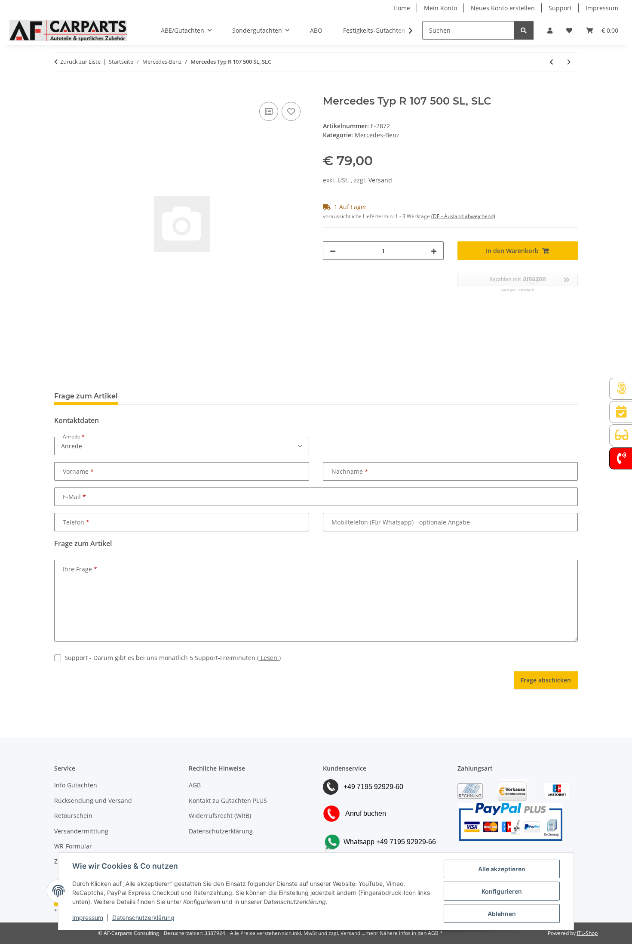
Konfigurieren (502, 891)
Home (401, 8)
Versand (380, 180)
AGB (195, 785)
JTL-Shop (587, 933)
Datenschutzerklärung (143, 917)
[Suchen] (524, 30)
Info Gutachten (75, 785)
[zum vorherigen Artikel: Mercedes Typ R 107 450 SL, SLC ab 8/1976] (551, 61)
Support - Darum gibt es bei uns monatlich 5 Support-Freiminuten (172, 658)
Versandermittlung (81, 831)
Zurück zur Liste (80, 61)
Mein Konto (440, 8)
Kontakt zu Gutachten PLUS (228, 800)
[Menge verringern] (332, 250)
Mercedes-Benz (377, 135)
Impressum (87, 917)
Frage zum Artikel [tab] (86, 396)
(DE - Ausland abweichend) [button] (463, 216)
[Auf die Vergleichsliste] (268, 111)
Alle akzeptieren (501, 869)
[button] (549, 30)
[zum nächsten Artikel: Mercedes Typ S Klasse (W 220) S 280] (569, 61)
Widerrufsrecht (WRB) (220, 815)
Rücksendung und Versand (93, 800)
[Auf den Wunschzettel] (291, 111)
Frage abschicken (546, 680)
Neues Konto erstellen (503, 8)
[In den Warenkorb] (61, 90)
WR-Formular (73, 846)
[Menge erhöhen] (433, 250)
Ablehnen (502, 913)
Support (560, 8)
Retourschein (73, 815)
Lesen (269, 658)
